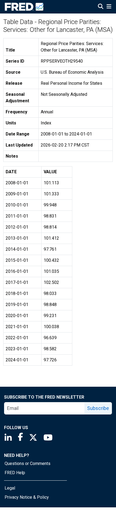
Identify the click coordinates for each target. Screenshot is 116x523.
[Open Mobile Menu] (108, 7)
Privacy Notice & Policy (27, 497)
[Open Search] (100, 7)
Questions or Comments (27, 463)
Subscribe (98, 408)
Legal (10, 488)
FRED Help (15, 472)
